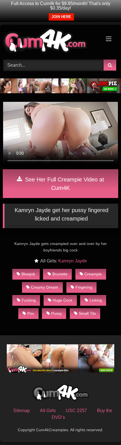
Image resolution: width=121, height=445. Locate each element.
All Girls (48, 410)
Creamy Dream (44, 287)
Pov (30, 313)
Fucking (29, 300)
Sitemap (21, 410)
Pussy (56, 313)
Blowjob (28, 274)
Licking (95, 300)
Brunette (60, 274)
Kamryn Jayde (72, 261)
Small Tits (87, 313)
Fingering (83, 287)
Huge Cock (62, 300)
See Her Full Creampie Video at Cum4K (63, 183)
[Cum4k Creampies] (49, 41)
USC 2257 (76, 410)
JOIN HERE (61, 17)
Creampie (93, 274)
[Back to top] (103, 428)
